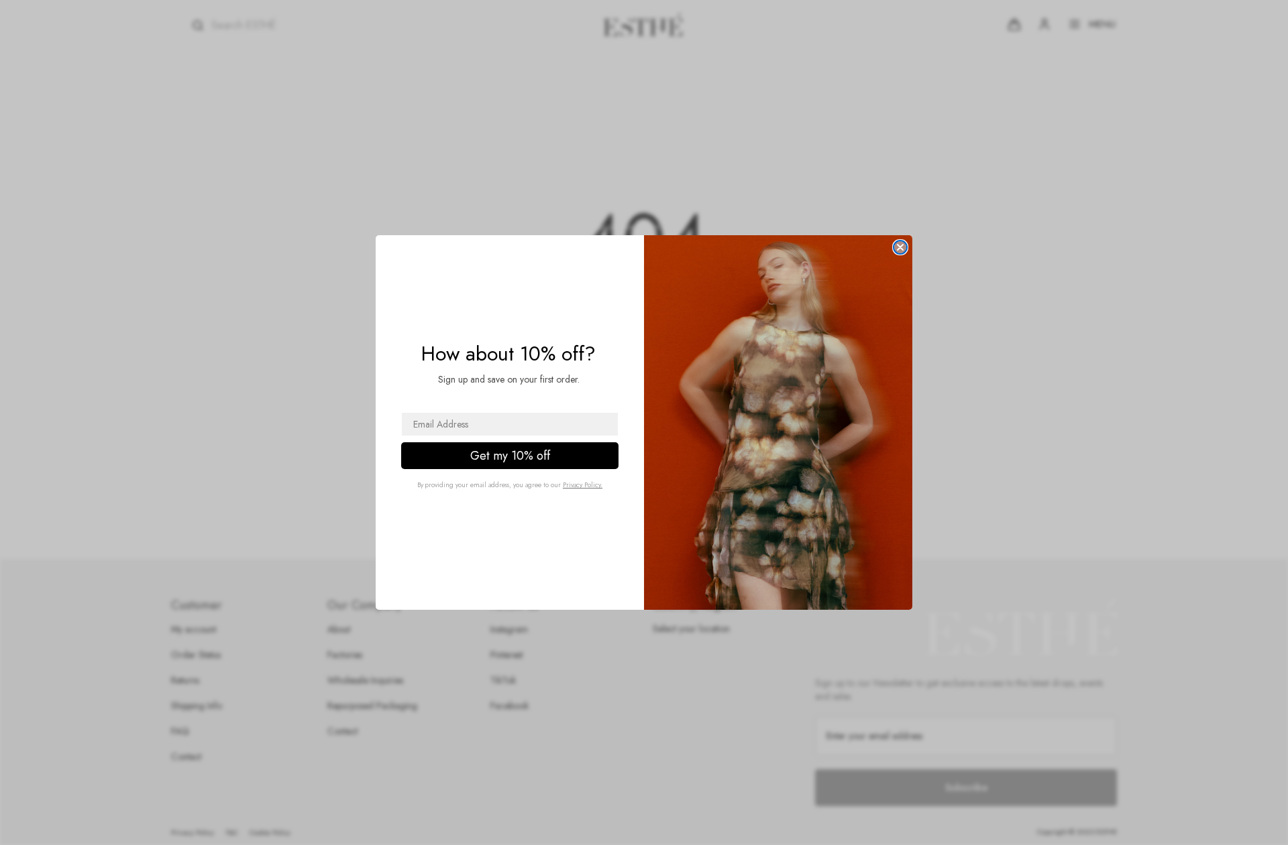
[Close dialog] (900, 247)
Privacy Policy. (582, 485)
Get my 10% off (510, 455)
